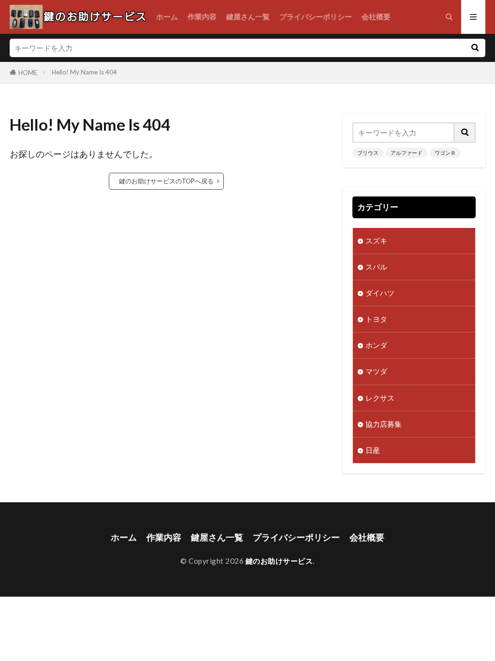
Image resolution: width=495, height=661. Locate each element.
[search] (474, 48)
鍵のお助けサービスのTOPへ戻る (166, 181)
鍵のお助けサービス (279, 560)
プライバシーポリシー (315, 16)
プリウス (368, 153)
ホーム (167, 16)
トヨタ (376, 319)
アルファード (406, 153)
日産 (372, 450)
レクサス (379, 397)
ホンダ (376, 345)
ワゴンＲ (445, 153)
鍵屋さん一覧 (248, 16)
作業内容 (202, 16)
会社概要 (376, 16)
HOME (27, 72)
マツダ (376, 371)
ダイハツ (379, 292)
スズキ (376, 240)
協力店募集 (383, 424)
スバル (376, 266)
